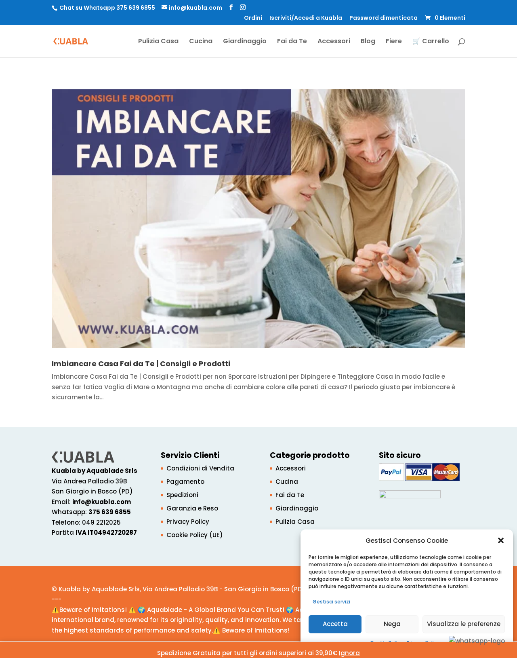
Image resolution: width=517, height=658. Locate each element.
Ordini (253, 18)
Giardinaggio (245, 42)
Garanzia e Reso (192, 508)
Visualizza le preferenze (463, 624)
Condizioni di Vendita (200, 468)
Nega (392, 624)
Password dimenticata (383, 18)
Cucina (200, 42)
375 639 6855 (109, 512)
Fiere (394, 42)
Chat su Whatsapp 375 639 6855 (107, 8)
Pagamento (185, 481)
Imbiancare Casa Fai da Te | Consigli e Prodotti (141, 364)
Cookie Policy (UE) (194, 535)
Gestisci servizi (331, 601)
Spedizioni (182, 495)
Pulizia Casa (158, 42)
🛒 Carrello (430, 42)
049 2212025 (101, 522)
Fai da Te (292, 42)
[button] (501, 540)
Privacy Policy (187, 521)
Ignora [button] (349, 653)
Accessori (333, 42)
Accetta (335, 624)
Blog (368, 42)
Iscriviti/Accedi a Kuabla (305, 18)
